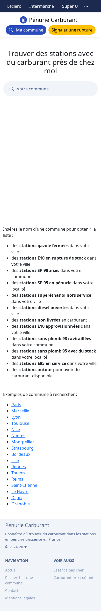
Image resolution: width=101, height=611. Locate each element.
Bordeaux (20, 454)
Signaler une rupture (72, 30)
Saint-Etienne (24, 485)
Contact (11, 590)
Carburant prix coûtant (73, 577)
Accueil (11, 570)
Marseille (20, 411)
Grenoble (20, 504)
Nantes (18, 435)
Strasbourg (22, 448)
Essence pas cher (69, 570)
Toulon (18, 473)
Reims (17, 479)
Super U (70, 6)
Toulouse (20, 423)
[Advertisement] (50, 150)
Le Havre (19, 491)
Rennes (18, 466)
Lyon (16, 417)
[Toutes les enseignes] (86, 6)
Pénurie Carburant (53, 20)
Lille (15, 460)
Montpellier (22, 442)
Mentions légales (20, 598)
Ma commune (28, 30)
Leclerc (14, 6)
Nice (15, 429)
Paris (16, 405)
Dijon (16, 497)
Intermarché (41, 6)
